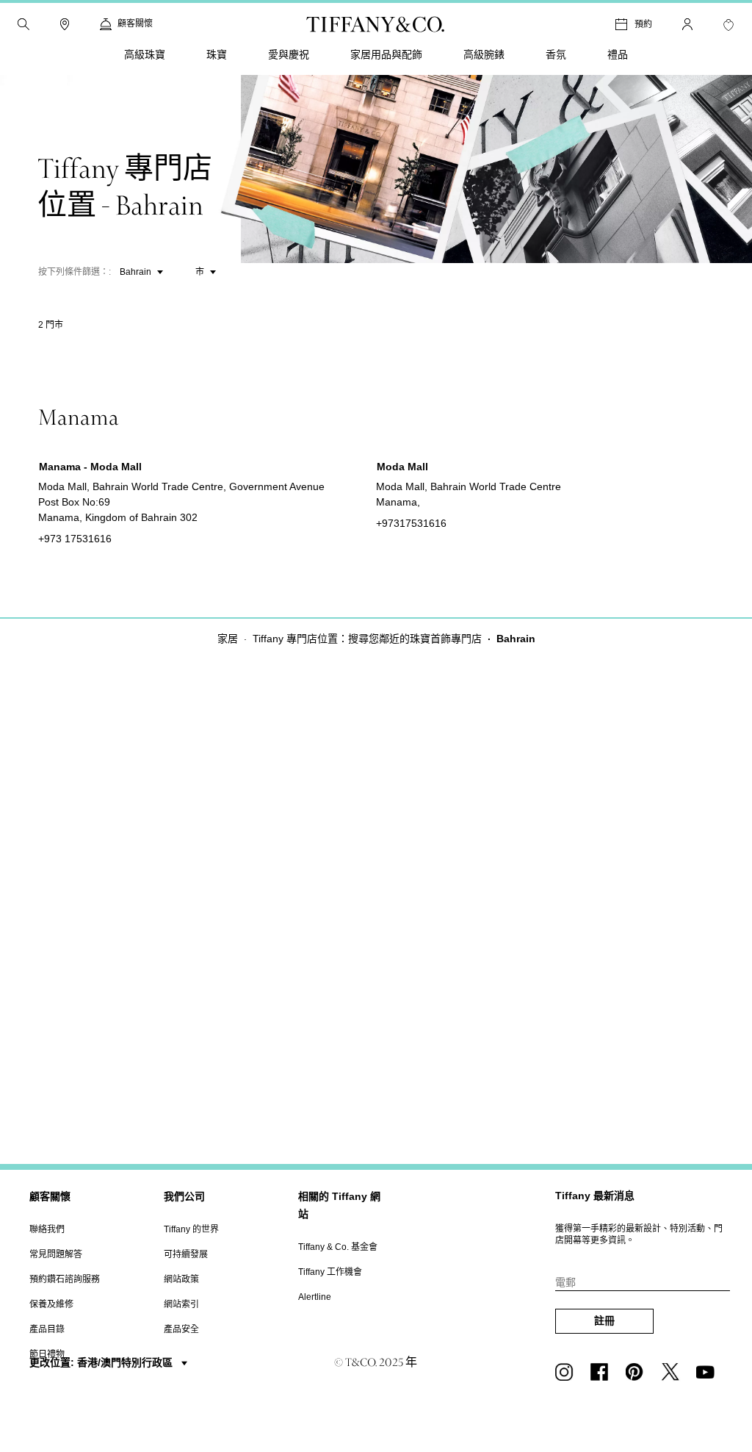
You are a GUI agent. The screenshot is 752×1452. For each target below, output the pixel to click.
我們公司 (184, 1196)
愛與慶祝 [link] (288, 54)
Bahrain (135, 272)
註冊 (604, 1320)
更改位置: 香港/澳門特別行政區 (102, 1362)
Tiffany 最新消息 (594, 1195)
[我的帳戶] (687, 24)
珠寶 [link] (216, 54)
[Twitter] (672, 1372)
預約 (643, 23)
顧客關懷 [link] (135, 23)
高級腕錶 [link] (484, 54)
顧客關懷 (49, 1196)
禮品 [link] (617, 54)
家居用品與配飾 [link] (386, 54)
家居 (227, 638)
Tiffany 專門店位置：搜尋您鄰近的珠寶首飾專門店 (367, 638)
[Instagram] (567, 1372)
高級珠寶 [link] (144, 54)
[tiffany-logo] (376, 24)
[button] (23, 24)
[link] (64, 24)
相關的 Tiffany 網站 (339, 1205)
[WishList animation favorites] (728, 25)
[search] (23, 24)
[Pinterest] (637, 1372)
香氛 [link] (556, 54)
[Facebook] (602, 1372)
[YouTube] (708, 1372)
